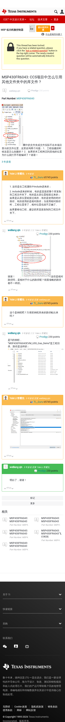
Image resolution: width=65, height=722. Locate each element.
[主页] (19, 11)
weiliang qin (14, 91)
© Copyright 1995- (15, 716)
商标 (19, 710)
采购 (5, 623)
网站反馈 (31, 710)
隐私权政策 (37, 706)
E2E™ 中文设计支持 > (14, 19)
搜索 (56, 12)
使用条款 (7, 710)
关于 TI (6, 594)
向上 (5, 221)
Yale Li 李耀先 (17, 173)
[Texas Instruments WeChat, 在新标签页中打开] (5, 647)
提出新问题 (52, 28)
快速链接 (7, 609)
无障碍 (6, 706)
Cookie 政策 (20, 706)
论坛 (31, 19)
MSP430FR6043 (25, 98)
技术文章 (42, 19)
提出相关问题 (43, 28)
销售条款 (53, 706)
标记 (32, 498)
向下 (12, 221)
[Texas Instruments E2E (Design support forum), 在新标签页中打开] (16, 647)
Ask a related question (36, 50)
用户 (62, 12)
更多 (56, 19)
